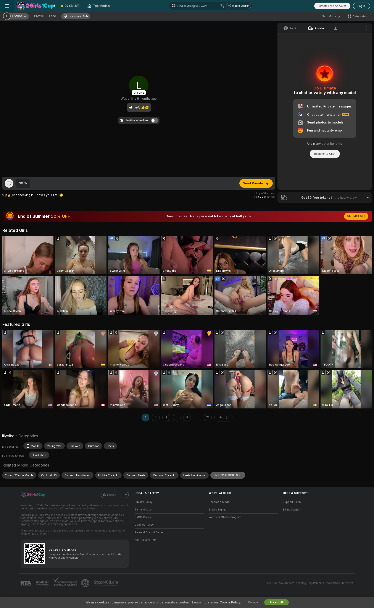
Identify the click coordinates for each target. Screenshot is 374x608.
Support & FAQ (292, 502)
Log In (362, 6)
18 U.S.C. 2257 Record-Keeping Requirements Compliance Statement (310, 583)
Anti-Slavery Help (145, 539)
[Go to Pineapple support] (85, 583)
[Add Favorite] (9, 183)
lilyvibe (8, 436)
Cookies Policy (144, 524)
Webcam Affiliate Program (225, 517)
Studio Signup (218, 509)
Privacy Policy (143, 502)
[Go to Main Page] (35, 6)
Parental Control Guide (149, 532)
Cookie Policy (230, 602)
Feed (52, 16)
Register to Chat (324, 153)
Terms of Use (143, 509)
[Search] (222, 6)
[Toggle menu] (7, 6)
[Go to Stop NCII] (106, 583)
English (111, 494)
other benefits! (332, 143)
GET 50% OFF (356, 216)
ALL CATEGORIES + (228, 475)
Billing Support (292, 509)
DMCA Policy (143, 517)
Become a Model (219, 502)
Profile (39, 16)
